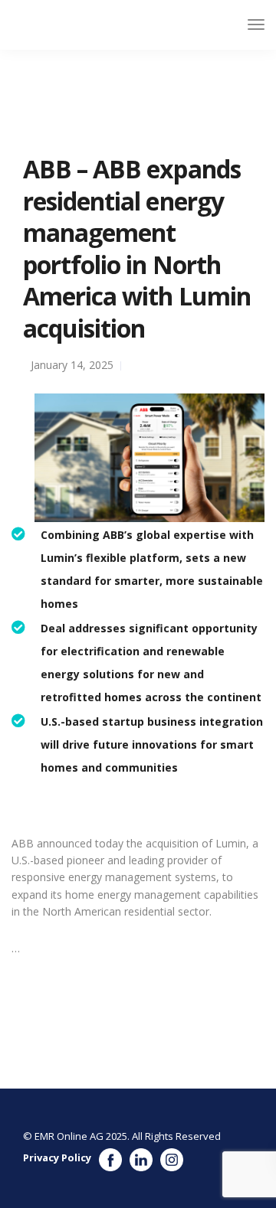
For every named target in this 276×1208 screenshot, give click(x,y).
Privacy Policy (57, 1157)
